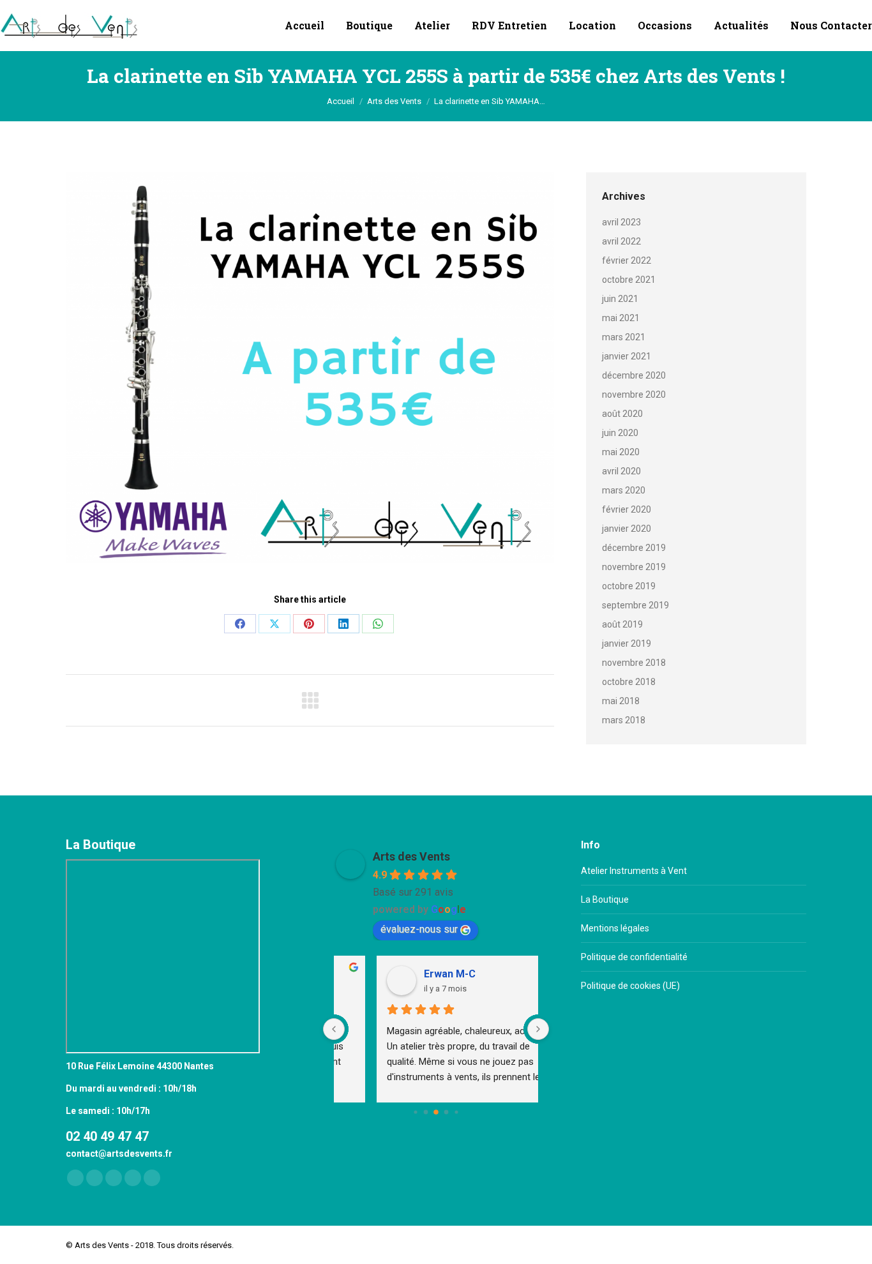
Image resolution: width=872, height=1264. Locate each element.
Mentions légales (615, 928)
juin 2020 (620, 433)
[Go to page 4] (415, 1111)
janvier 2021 (626, 356)
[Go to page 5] (426, 1112)
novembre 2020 (634, 394)
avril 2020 (621, 471)
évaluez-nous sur (419, 929)
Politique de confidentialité (634, 957)
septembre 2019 (635, 605)
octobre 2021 (629, 280)
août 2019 (622, 624)
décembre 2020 (634, 375)
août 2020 (622, 414)
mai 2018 (621, 701)
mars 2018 (623, 720)
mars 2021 (623, 337)
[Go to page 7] (446, 1112)
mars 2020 (623, 490)
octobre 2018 (629, 682)
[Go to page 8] (456, 1111)
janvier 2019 (626, 643)
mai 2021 (621, 318)
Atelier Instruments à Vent (634, 871)
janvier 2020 (626, 528)
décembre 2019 (634, 548)
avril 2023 (621, 222)
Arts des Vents (411, 856)
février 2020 (626, 509)
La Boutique (605, 899)
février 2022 (626, 260)
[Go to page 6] (436, 1112)
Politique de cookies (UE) (630, 986)
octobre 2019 (629, 586)
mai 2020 (621, 452)
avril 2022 (621, 241)
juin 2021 (620, 299)
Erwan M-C (411, 974)
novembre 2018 (634, 663)
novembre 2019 (634, 567)
